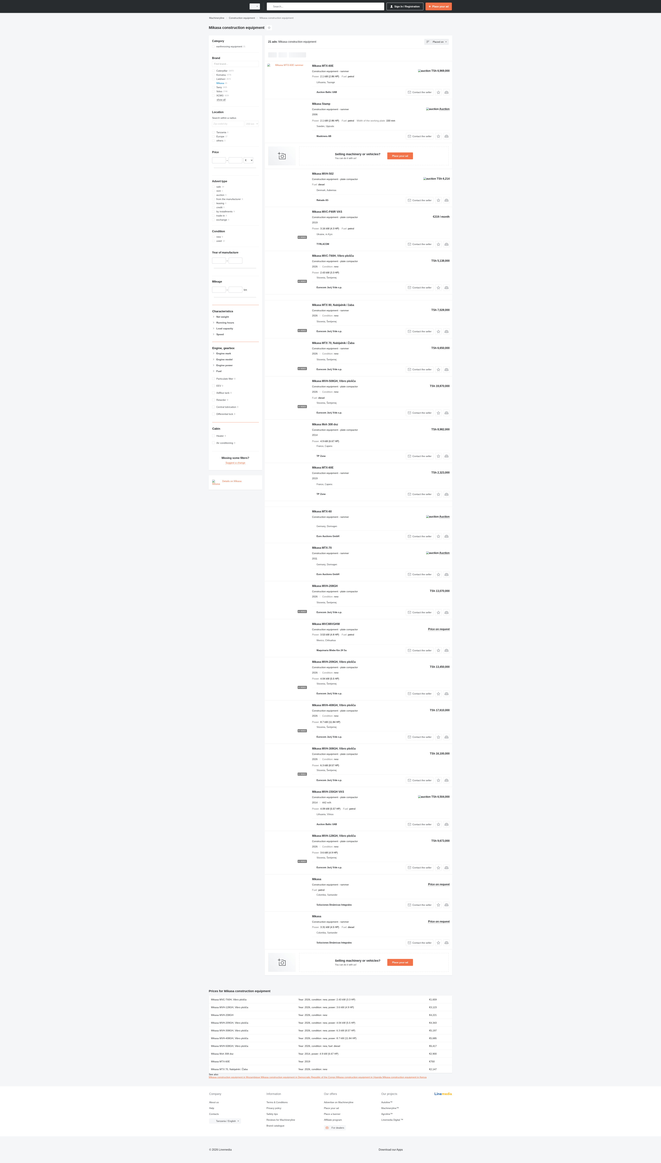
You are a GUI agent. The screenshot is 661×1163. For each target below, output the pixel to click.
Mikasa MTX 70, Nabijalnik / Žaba (333, 343)
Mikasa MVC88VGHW (326, 624)
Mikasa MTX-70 (322, 547)
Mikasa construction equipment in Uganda (359, 1077)
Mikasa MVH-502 (323, 173)
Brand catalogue (275, 1125)
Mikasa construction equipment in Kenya (404, 1077)
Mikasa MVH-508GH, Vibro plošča (334, 381)
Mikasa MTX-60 (322, 511)
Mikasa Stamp (321, 103)
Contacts (214, 1114)
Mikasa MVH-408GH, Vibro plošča (334, 705)
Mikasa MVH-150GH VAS (328, 791)
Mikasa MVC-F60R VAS (327, 211)
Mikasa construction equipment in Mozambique (235, 1077)
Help (211, 1108)
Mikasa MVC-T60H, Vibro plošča (333, 255)
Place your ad (400, 156)
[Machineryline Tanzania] (227, 6)
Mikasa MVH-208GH (325, 586)
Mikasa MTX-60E (323, 65)
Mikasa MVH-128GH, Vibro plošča (334, 835)
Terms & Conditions (277, 1102)
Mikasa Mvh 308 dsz (325, 424)
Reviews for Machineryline (280, 1119)
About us (214, 1102)
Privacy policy (273, 1108)
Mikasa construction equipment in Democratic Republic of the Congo (298, 1077)
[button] (438, 92)
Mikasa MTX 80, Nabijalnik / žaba (333, 305)
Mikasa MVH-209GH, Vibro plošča (334, 661)
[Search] (270, 6)
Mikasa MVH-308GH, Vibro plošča (334, 748)
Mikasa (316, 879)
